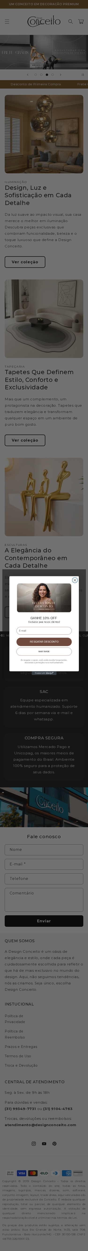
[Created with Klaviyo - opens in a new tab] (44, 673)
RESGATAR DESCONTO (44, 641)
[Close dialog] (74, 580)
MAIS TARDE (44, 651)
